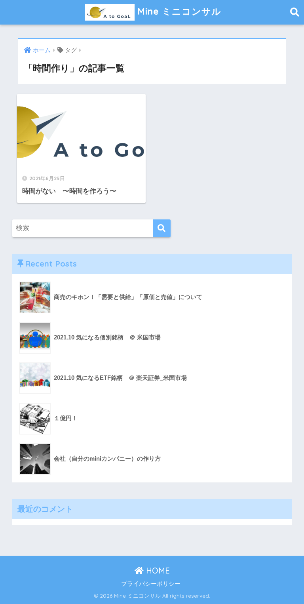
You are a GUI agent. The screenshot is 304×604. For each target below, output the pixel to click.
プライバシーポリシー (150, 584)
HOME (157, 570)
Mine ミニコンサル (178, 11)
